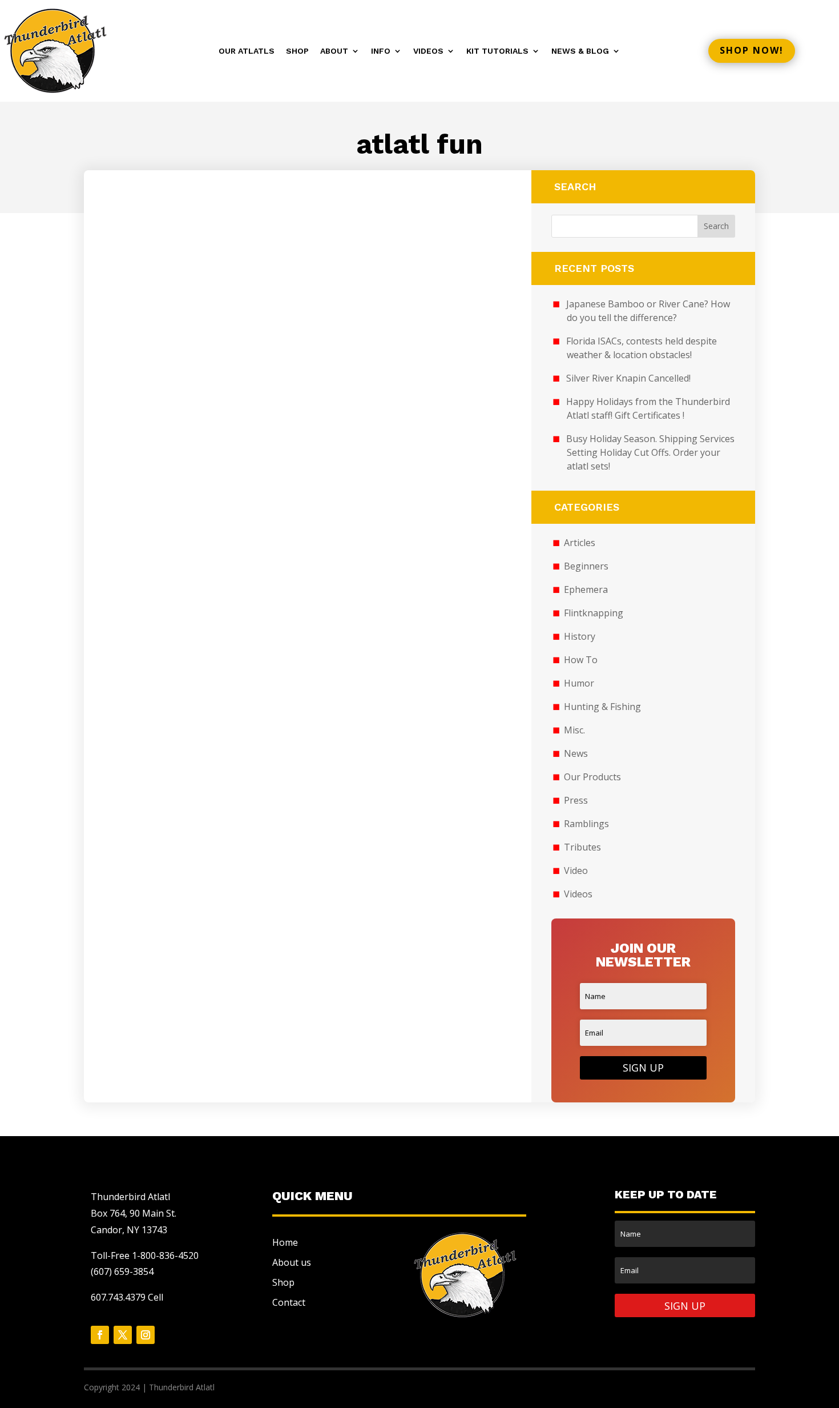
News (576, 753)
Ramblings (586, 823)
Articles (579, 542)
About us (291, 1262)
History (579, 636)
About (334, 51)
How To (581, 659)
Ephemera (586, 589)
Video (576, 870)
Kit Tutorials (497, 51)
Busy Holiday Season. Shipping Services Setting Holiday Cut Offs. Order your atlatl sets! (650, 452)
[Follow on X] (123, 1335)
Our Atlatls (247, 51)
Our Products (592, 777)
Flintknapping (593, 613)
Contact (288, 1302)
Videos (428, 51)
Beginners (586, 566)
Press (576, 800)
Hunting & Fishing (602, 706)
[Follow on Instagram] (145, 1335)
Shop (297, 51)
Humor (579, 683)
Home (285, 1242)
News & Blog (580, 51)
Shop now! (752, 50)
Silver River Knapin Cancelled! (628, 378)
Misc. (574, 730)
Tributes (582, 847)
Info (380, 51)
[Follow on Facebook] (100, 1335)
